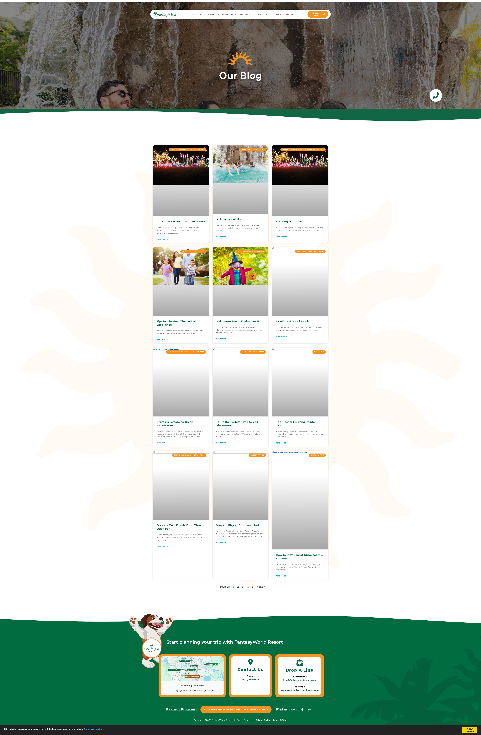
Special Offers (229, 14)
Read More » (162, 239)
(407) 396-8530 (250, 679)
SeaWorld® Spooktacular (293, 321)
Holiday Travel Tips (229, 219)
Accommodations (209, 14)
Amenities (245, 14)
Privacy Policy (263, 720)
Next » (261, 586)
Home (194, 14)
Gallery (289, 14)
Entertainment (261, 14)
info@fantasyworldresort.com (299, 680)
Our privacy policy (93, 728)
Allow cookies (470, 729)
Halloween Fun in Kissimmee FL (238, 321)
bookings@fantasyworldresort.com (299, 690)
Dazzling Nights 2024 (291, 221)
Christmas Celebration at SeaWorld (181, 221)
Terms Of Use (280, 720)
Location (277, 14)
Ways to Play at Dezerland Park (238, 525)
